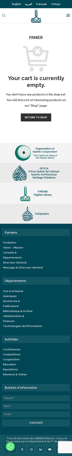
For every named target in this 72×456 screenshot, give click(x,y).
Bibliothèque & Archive (18, 311)
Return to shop (36, 117)
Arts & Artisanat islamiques (13, 294)
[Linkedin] (40, 449)
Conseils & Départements (12, 255)
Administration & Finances (13, 319)
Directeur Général (15, 262)
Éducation (9, 364)
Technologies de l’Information (22, 326)
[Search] (4, 16)
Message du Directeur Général (23, 267)
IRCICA (41, 438)
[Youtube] (49, 449)
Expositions (10, 369)
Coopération (11, 359)
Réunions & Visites (15, 374)
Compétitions (12, 354)
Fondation (9, 242)
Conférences (11, 349)
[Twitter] (22, 449)
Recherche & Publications (11, 304)
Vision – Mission (13, 247)
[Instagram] (31, 449)
